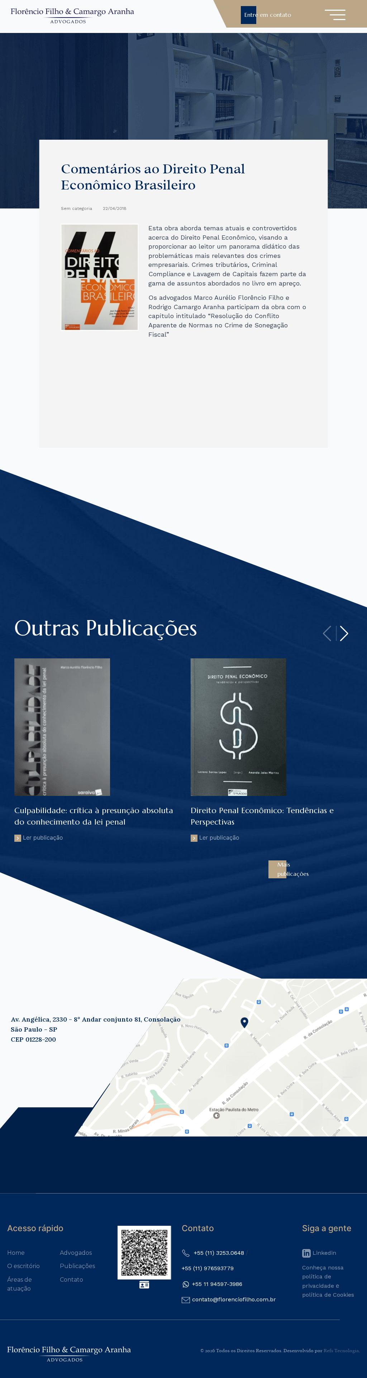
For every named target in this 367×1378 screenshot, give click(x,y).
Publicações (77, 1266)
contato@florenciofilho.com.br (234, 1299)
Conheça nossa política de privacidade (323, 1276)
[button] (344, 634)
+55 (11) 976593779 (208, 1268)
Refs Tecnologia (341, 1350)
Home (16, 1252)
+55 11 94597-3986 (217, 1284)
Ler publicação (93, 823)
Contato (71, 1279)
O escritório (23, 1266)
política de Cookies (328, 1294)
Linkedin (323, 1252)
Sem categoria (76, 208)
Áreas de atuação (19, 1284)
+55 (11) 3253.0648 (219, 1252)
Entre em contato (267, 14)
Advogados (76, 1252)
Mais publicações (293, 869)
